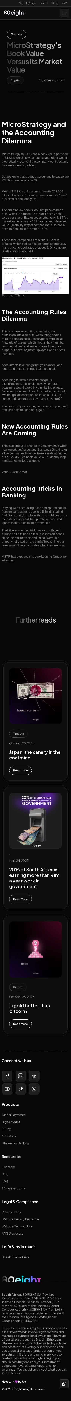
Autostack (9, 1136)
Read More (20, 770)
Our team (8, 1167)
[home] (14, 13)
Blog (55, 3)
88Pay (6, 1129)
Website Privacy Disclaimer (20, 1219)
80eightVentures (14, 1188)
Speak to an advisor (15, 1257)
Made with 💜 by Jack (14, 1381)
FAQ (64, 3)
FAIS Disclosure (12, 1233)
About (44, 3)
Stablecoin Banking (15, 1143)
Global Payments (14, 1115)
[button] (64, 13)
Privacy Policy (11, 1212)
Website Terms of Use (17, 1226)
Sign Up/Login (28, 3)
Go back (16, 34)
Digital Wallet (11, 1122)
